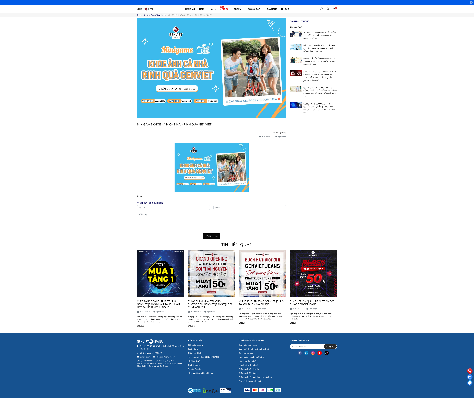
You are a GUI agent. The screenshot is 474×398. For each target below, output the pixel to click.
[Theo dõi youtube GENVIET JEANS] (319, 353)
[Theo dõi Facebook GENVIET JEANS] (299, 353)
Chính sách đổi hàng (248, 373)
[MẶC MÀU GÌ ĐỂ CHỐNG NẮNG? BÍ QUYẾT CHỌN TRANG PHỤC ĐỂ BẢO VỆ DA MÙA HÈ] (296, 47)
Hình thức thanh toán (248, 361)
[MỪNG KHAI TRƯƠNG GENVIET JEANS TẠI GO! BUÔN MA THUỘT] (262, 273)
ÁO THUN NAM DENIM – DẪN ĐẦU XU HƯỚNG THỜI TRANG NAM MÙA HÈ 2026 (319, 35)
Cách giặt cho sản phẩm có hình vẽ (254, 349)
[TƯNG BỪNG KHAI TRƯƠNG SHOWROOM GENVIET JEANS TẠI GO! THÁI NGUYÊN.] (211, 273)
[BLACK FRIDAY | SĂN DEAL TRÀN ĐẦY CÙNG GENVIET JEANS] (313, 273)
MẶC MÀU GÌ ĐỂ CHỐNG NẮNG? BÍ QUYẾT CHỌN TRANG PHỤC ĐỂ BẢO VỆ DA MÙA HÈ (319, 48)
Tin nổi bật (296, 27)
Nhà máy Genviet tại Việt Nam (201, 373)
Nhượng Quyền (194, 361)
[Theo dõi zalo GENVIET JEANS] (306, 353)
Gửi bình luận (211, 236)
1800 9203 (157, 353)
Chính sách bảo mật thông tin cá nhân (255, 377)
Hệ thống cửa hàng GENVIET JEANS (203, 357)
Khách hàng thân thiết (248, 365)
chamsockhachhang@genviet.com (160, 357)
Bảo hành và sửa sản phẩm (250, 381)
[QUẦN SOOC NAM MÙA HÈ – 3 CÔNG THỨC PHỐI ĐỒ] (296, 89)
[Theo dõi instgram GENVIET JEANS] (313, 353)
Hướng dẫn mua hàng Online (251, 357)
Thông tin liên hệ (195, 353)
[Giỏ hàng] (334, 9)
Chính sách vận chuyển (249, 369)
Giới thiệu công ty (195, 345)
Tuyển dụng (193, 349)
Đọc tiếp (140, 326)
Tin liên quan (237, 244)
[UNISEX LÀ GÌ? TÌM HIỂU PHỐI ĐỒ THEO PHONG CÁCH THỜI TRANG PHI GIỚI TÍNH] (296, 60)
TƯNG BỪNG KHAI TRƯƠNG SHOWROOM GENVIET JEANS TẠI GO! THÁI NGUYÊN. (210, 304)
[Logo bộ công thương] (209, 390)
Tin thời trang (194, 365)
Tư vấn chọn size (246, 353)
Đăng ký (330, 346)
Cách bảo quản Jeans (248, 345)
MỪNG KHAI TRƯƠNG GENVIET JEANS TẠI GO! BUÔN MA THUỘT (261, 303)
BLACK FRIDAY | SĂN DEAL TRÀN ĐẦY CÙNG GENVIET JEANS (312, 303)
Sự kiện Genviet (194, 369)
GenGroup (164, 366)
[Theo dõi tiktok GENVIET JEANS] (326, 353)
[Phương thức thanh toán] (262, 390)
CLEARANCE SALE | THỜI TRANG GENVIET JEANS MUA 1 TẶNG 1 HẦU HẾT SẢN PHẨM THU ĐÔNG (158, 304)
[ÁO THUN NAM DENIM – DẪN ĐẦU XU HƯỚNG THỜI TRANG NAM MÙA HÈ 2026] (296, 34)
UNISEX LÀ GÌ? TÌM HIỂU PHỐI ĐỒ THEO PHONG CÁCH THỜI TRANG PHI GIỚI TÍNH (319, 61)
